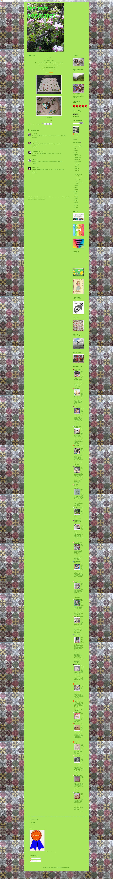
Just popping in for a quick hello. (82, 470)
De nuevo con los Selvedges (82, 526)
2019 (75, 193)
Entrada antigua (65, 197)
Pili (32, 133)
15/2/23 (42, 151)
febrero (76, 170)
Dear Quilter (77, 792)
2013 (75, 204)
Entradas (33, 858)
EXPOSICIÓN (82, 545)
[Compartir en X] (48, 124)
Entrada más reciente (33, 197)
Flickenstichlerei (77, 723)
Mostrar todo (81, 811)
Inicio (50, 197)
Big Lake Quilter (77, 701)
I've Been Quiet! (77, 702)
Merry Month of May (82, 601)
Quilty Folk (76, 683)
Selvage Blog (77, 664)
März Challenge (82, 726)
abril (76, 166)
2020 (75, 191)
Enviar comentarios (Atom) (39, 199)
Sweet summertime (82, 391)
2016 (75, 198)
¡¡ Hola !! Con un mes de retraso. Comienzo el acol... (79, 176)
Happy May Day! (82, 619)
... (79, 172)
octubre (76, 159)
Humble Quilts (77, 406)
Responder (34, 137)
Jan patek (33, 822)
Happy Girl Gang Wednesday (82, 716)
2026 (75, 148)
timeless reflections (78, 755)
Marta (33, 142)
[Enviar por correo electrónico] (45, 124)
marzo (76, 168)
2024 (75, 152)
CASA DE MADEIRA (78, 507)
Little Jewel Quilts (78, 775)
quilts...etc (33, 824)
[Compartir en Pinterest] (51, 124)
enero (76, 185)
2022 (75, 187)
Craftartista (76, 388)
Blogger (67, 867)
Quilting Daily (77, 654)
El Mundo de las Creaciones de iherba (77, 521)
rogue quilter (77, 466)
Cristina (33, 167)
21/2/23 (37, 167)
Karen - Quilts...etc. (36, 151)
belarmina (76, 134)
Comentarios (34, 860)
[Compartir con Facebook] (49, 124)
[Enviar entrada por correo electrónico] (43, 123)
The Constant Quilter (78, 616)
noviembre (77, 157)
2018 (75, 194)
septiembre (77, 161)
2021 (75, 189)
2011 (75, 207)
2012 (75, 205)
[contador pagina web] (80, 107)
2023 (75, 154)
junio (76, 163)
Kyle (33, 159)
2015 (75, 200)
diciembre (77, 155)
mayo (76, 164)
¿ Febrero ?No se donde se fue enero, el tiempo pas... (79, 181)
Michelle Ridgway (78, 599)
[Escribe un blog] (46, 124)
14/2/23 (35, 133)
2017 (75, 196)
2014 (75, 202)
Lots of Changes (82, 686)
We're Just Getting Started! (82, 374)
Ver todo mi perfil (76, 136)
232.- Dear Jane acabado (82, 795)
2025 (75, 150)
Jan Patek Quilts (77, 712)
